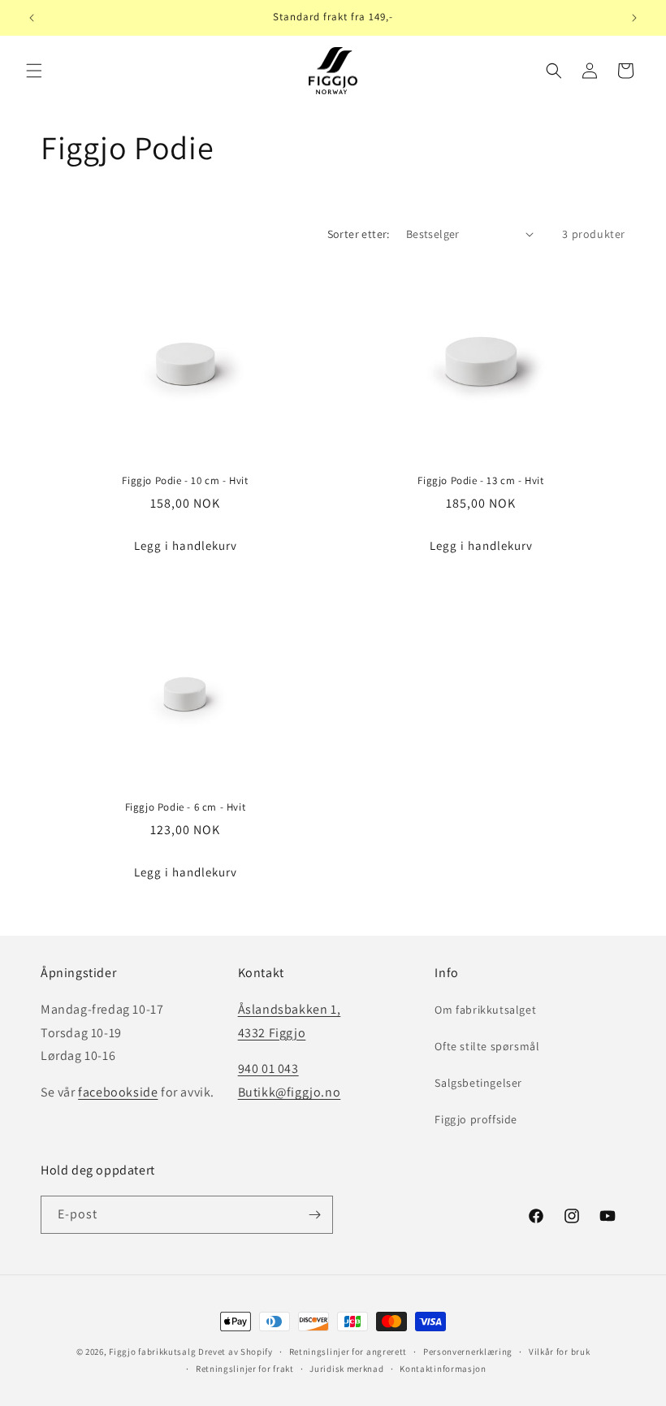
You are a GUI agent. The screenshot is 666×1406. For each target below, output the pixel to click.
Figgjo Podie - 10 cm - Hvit (185, 480)
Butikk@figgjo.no (289, 1092)
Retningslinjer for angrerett (348, 1351)
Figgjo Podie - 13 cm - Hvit (480, 480)
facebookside (118, 1092)
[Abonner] (314, 1215)
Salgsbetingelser (478, 1082)
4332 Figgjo (272, 1032)
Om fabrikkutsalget (485, 1009)
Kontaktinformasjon (443, 1368)
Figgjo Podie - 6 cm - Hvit (185, 807)
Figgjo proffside (476, 1119)
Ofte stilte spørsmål (487, 1046)
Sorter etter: (358, 234)
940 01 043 (268, 1068)
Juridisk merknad (346, 1368)
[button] (34, 71)
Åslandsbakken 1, (289, 1009)
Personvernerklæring (467, 1351)
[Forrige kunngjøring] (32, 18)
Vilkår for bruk (559, 1351)
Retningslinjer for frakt (245, 1368)
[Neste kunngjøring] (634, 18)
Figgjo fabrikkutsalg (152, 1351)
